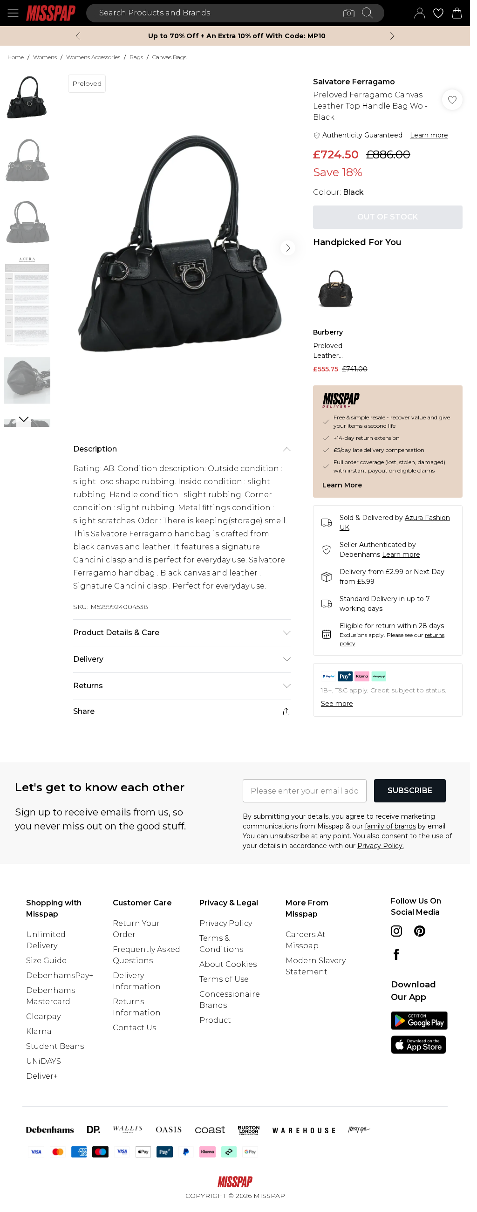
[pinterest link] (419, 931)
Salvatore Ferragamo (354, 81)
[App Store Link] (419, 1032)
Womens (45, 57)
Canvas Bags (169, 57)
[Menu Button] (13, 13)
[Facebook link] (396, 954)
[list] (181, 248)
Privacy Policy (225, 923)
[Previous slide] (78, 35)
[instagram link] (396, 931)
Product (215, 1020)
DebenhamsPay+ (59, 975)
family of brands (390, 826)
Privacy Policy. (380, 846)
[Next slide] (392, 35)
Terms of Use (224, 979)
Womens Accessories (93, 57)
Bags (136, 57)
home (15, 57)
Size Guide (46, 960)
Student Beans (55, 1046)
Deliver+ (42, 1076)
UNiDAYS (43, 1061)
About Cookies (228, 964)
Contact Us (134, 1027)
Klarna (39, 1031)
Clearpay (43, 1016)
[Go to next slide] (287, 247)
